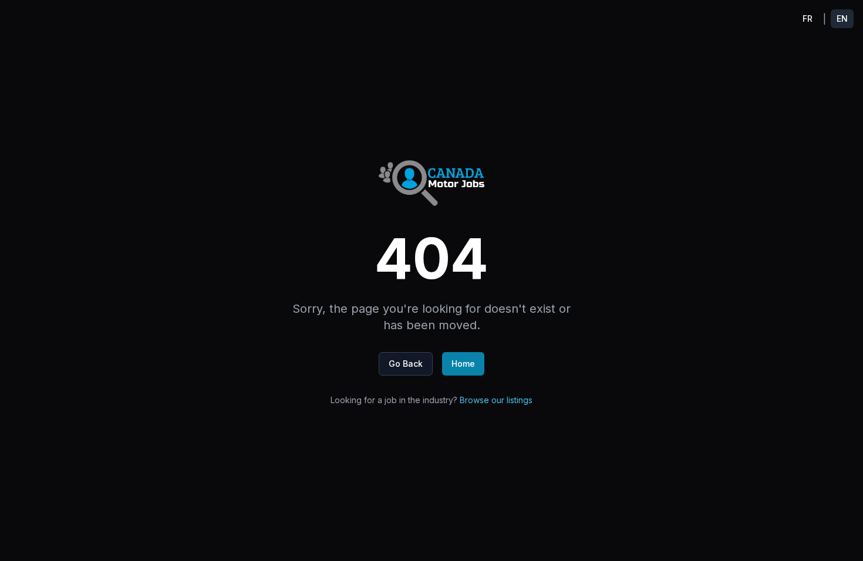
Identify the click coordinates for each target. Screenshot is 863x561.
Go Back (406, 364)
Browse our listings (496, 400)
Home (463, 364)
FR (808, 18)
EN (842, 18)
